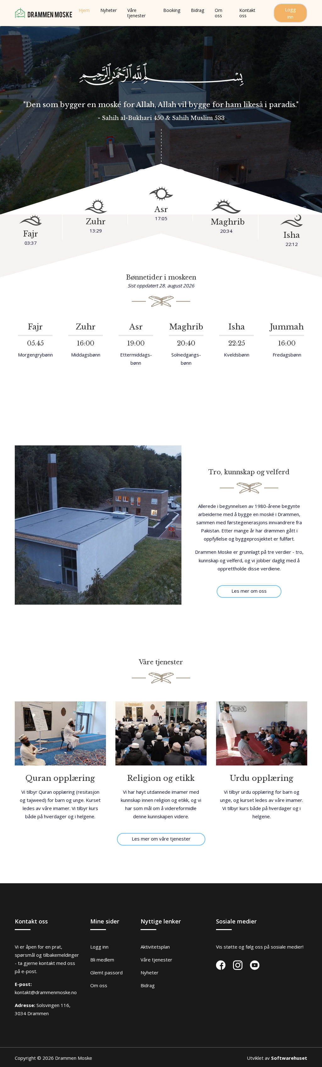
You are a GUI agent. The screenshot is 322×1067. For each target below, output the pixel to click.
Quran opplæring (60, 778)
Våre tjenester (156, 959)
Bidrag (148, 985)
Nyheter (149, 972)
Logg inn (290, 13)
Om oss (98, 985)
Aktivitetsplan (155, 947)
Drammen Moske (73, 1058)
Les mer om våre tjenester (161, 839)
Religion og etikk (161, 778)
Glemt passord (106, 972)
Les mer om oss (249, 591)
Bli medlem (102, 959)
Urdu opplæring (261, 778)
